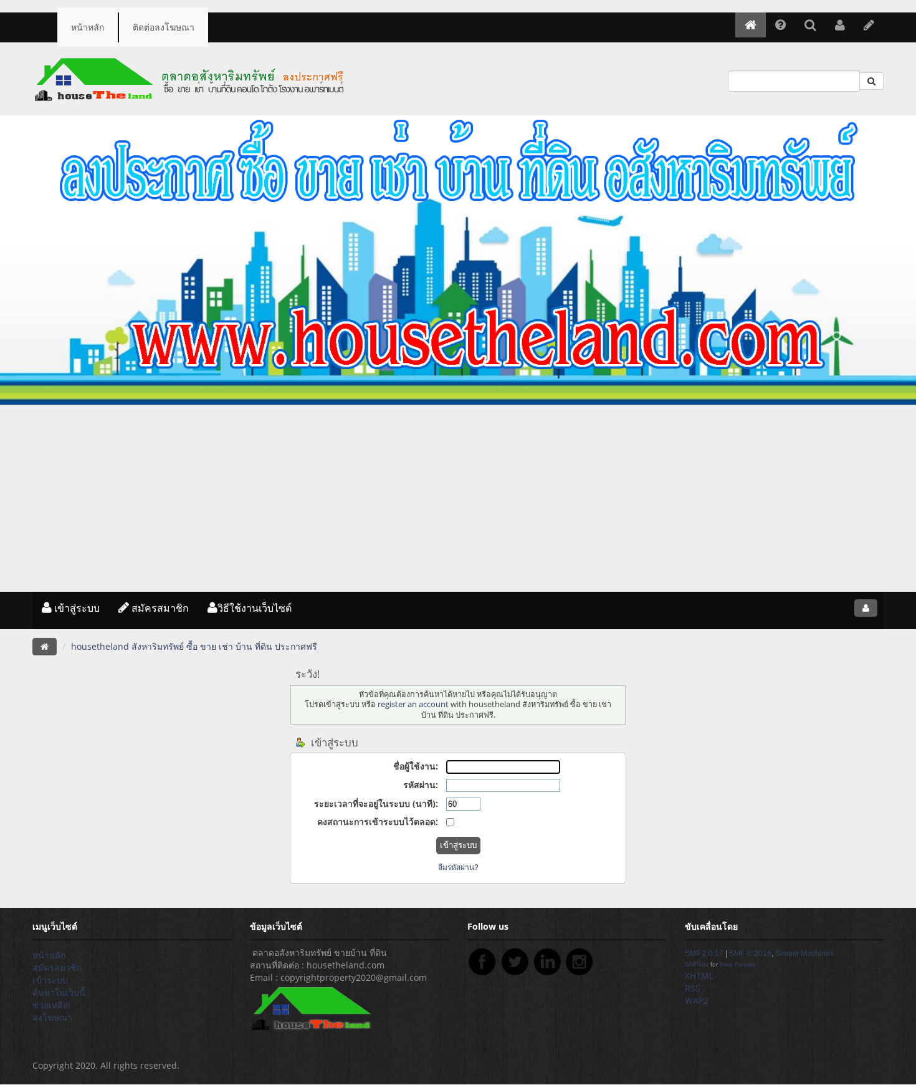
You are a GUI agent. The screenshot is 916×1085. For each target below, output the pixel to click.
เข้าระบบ (50, 980)
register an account (413, 704)
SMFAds (696, 964)
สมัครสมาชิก (159, 608)
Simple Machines (804, 953)
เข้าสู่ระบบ (76, 608)
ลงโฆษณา (52, 1017)
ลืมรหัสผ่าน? (458, 867)
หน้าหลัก (87, 27)
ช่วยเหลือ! (51, 1005)
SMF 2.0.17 (704, 953)
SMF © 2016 (750, 953)
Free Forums (738, 964)
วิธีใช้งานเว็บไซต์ (254, 608)
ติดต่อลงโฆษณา (163, 27)
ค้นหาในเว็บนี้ (58, 992)
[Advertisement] (458, 498)
